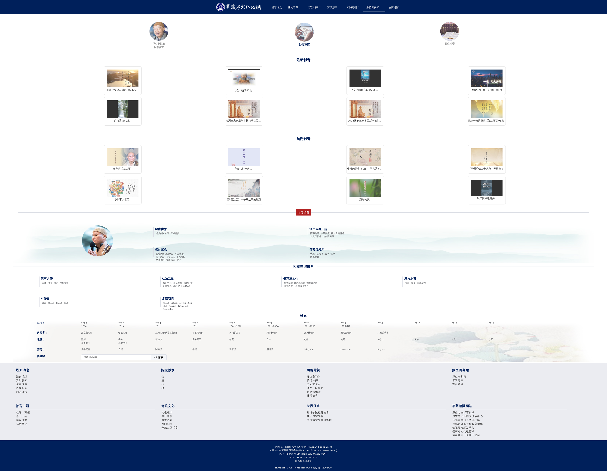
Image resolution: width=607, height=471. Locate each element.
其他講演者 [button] (300, 285)
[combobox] (124, 357)
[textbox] (116, 357)
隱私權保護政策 (303, 461)
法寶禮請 (394, 7)
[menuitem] (276, 7)
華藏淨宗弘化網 (239, 7)
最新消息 (277, 7)
